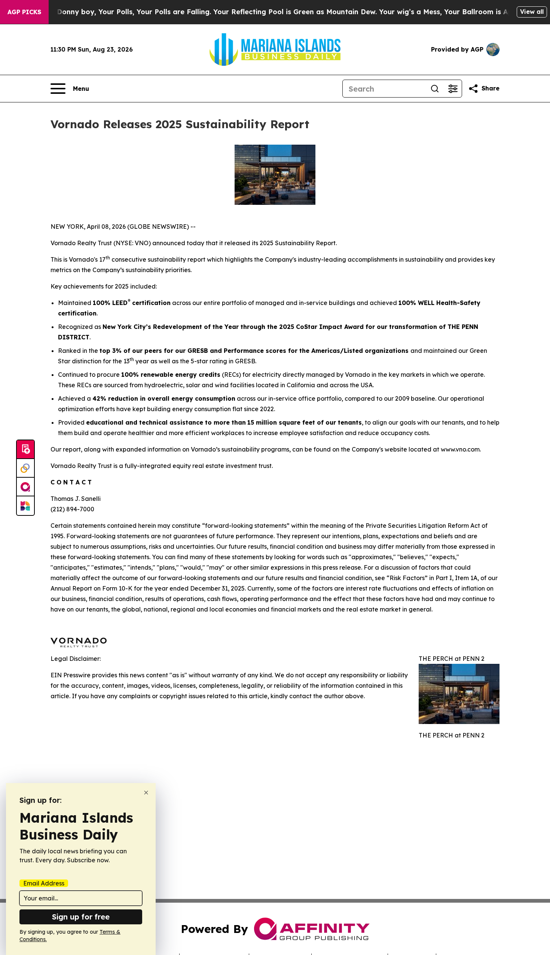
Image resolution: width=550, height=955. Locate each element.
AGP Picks (24, 12)
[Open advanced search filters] (453, 88)
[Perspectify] (25, 468)
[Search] (435, 88)
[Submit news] (25, 449)
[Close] (146, 792)
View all (532, 11)
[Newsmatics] (25, 505)
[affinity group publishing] (25, 487)
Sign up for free (81, 916)
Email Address (43, 883)
